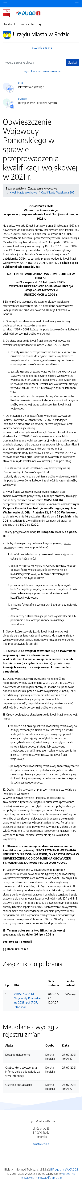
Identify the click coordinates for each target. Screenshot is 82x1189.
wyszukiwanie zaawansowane (42, 71)
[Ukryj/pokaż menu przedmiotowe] (5, 4)
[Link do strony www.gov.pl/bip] (9, 13)
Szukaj (72, 62)
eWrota (22, 98)
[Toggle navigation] (77, 4)
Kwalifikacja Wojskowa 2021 (58, 192)
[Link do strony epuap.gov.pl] (28, 13)
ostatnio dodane (42, 47)
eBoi (20, 82)
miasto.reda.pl (41, 1144)
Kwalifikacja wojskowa (23, 192)
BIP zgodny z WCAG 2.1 (64, 1169)
